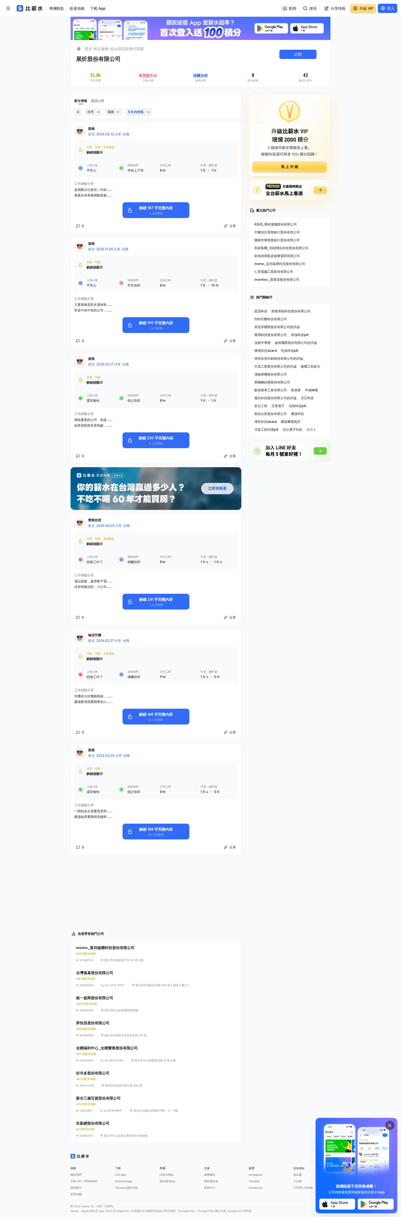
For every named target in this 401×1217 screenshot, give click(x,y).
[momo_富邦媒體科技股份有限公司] (155, 953)
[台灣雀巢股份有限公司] (155, 978)
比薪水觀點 (167, 1174)
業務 (91, 129)
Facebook (255, 1187)
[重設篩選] (78, 112)
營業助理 (94, 520)
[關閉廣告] (390, 1125)
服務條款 (209, 1174)
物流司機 (94, 635)
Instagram (255, 1174)
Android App (123, 1181)
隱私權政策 (211, 1181)
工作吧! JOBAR (303, 1187)
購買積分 (76, 1187)
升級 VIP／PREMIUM (84, 1181)
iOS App (120, 1174)
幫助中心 (209, 1187)
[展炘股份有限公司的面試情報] (306, 78)
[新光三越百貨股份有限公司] (155, 1104)
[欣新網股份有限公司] (155, 1129)
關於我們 (76, 1174)
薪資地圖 (76, 1194)
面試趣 (297, 1174)
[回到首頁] (79, 49)
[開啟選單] (8, 8)
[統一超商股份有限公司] (155, 1003)
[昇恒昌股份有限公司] (155, 1029)
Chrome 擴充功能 (126, 1187)
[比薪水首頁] (80, 1156)
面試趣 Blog (167, 1181)
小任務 (297, 1181)
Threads (254, 1181)
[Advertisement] (156, 890)
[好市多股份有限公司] (155, 1079)
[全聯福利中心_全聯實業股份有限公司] (155, 1054)
